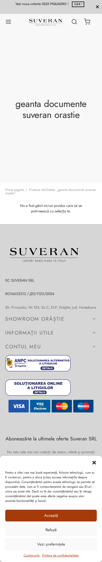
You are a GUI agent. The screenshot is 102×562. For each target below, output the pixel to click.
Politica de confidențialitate (60, 555)
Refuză (51, 530)
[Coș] (87, 22)
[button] (94, 462)
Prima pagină (14, 189)
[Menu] (8, 21)
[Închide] (97, 7)
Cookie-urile (31, 555)
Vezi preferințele (51, 544)
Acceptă (51, 515)
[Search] (74, 22)
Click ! (52, 4)
